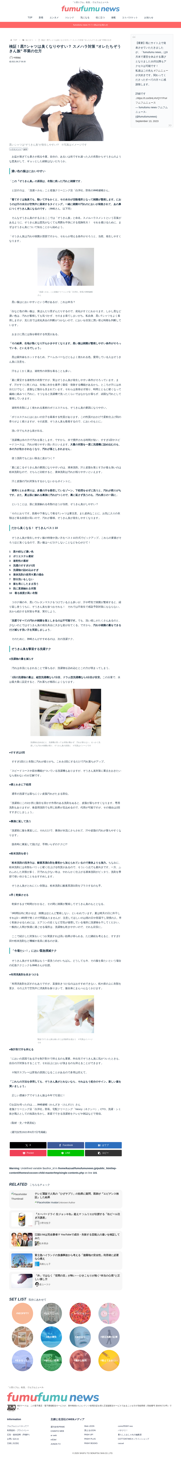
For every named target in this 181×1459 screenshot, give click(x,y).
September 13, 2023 (147, 121)
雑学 (25, 149)
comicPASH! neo (125, 1426)
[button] (103, 1153)
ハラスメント (15, 149)
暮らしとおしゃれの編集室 (130, 1434)
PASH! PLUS (90, 1439)
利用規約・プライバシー (18, 1430)
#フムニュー (161, 70)
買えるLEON (90, 1430)
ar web (54, 1435)
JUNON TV (56, 1444)
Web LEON (89, 1426)
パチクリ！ (123, 1430)
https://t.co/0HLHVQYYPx (151, 98)
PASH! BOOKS (90, 1443)
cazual (121, 1443)
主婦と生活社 (13, 1443)
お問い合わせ (13, 1439)
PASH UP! (88, 1434)
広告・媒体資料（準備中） (19, 1434)
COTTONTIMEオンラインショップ (133, 1439)
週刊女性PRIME (58, 1427)
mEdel (53, 1439)
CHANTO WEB (57, 1431)
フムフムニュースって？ (18, 1426)
